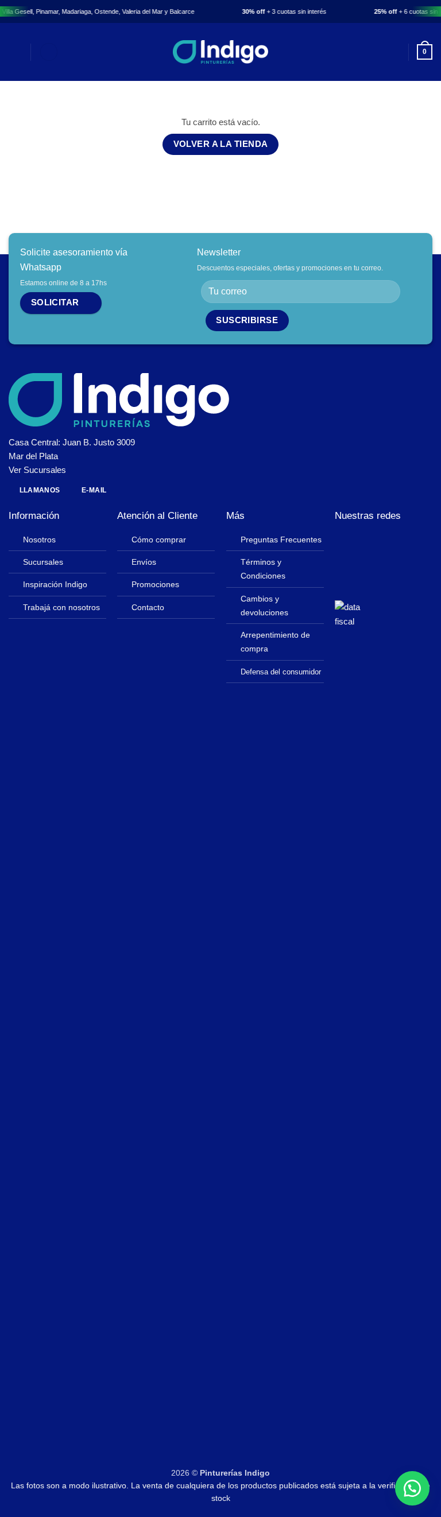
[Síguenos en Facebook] (343, 543)
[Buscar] (48, 52)
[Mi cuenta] (394, 52)
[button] (15, 52)
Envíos (143, 562)
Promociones (155, 584)
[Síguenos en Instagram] (359, 543)
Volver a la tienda (220, 144)
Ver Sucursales (37, 470)
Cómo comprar (158, 540)
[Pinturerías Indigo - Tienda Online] (221, 52)
